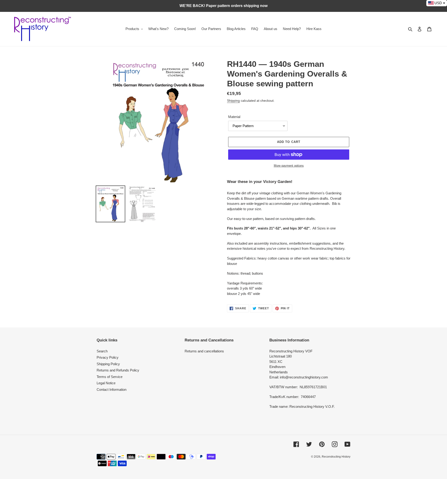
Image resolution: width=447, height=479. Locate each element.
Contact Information (111, 389)
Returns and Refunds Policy (118, 370)
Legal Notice (106, 383)
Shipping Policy (108, 364)
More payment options (289, 165)
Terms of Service (109, 377)
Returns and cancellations (204, 351)
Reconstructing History (336, 456)
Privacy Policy (108, 357)
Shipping (233, 100)
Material (234, 117)
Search (102, 351)
